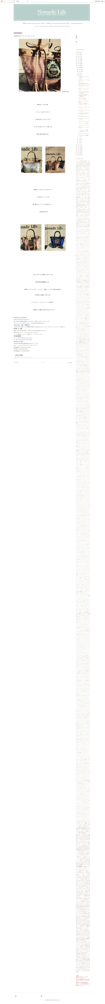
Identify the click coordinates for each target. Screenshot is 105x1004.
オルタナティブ (85, 337)
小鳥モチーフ (80, 895)
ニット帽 (81, 584)
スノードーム (79, 498)
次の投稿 (16, 362)
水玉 (85, 902)
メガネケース (78, 759)
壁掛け (86, 945)
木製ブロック (86, 953)
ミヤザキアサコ (83, 748)
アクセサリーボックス (84, 243)
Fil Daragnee (83, 183)
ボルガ (77, 714)
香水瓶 (77, 863)
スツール (87, 491)
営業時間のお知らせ (85, 827)
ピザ (85, 631)
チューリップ (81, 541)
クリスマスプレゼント (83, 414)
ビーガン (86, 627)
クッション (79, 396)
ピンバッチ (80, 641)
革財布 (88, 838)
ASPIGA (83, 172)
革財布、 (77, 839)
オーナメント (86, 330)
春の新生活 (78, 891)
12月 (80, 67)
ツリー (83, 548)
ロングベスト (87, 816)
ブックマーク (81, 662)
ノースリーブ (86, 587)
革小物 (80, 839)
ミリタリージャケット (86, 752)
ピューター (81, 634)
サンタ (80, 450)
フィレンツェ (81, 646)
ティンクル (88, 554)
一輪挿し (86, 823)
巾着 (83, 848)
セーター (88, 511)
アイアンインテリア (81, 232)
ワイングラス (85, 818)
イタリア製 (79, 286)
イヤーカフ (86, 290)
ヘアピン (87, 692)
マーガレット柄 (84, 721)
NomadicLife (78, 208)
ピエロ (82, 631)
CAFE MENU (58, 26)
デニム (78, 565)
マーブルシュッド (83, 722)
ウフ (88, 318)
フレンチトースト (86, 687)
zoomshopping (87, 226)
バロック (79, 617)
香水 (89, 861)
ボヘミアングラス (86, 713)
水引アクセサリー (80, 902)
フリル (83, 677)
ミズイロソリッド (84, 742)
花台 (87, 835)
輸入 (89, 957)
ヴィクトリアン (82, 297)
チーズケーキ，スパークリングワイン (83, 532)
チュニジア (82, 543)
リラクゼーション (83, 793)
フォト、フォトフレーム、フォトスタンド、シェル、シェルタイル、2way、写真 (83, 654)
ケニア (81, 421)
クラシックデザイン (85, 400)
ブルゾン (86, 681)
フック (86, 659)
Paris (79, 211)
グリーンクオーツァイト (81, 405)
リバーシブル (85, 789)
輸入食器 (78, 960)
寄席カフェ (85, 843)
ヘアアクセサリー (84, 691)
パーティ (87, 594)
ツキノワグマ (83, 547)
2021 (78, 62)
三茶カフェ (86, 867)
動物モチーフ (83, 926)
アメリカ (85, 258)
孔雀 (81, 861)
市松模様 (87, 876)
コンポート (82, 439)
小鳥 (77, 895)
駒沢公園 (80, 852)
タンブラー (85, 529)
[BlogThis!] (17, 355)
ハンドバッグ (83, 623)
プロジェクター (83, 689)
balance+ (77, 173)
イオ (89, 277)
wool (86, 225)
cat (86, 177)
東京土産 (78, 924)
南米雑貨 (80, 928)
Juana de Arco (86, 190)
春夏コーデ (83, 891)
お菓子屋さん (81, 340)
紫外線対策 (82, 877)
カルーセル (82, 373)
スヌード (82, 497)
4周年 (80, 169)
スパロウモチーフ (79, 501)
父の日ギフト (85, 942)
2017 (78, 147)
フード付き (83, 648)
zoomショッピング (79, 227)
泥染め (81, 920)
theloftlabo (80, 220)
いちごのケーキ (86, 289)
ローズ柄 (82, 813)
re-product (86, 214)
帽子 (77, 950)
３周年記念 (87, 168)
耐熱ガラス (85, 912)
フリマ (80, 677)
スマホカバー (81, 508)
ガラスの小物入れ (84, 365)
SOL (79, 218)
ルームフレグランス (81, 798)
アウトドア (82, 236)
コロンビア (86, 435)
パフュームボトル (86, 610)
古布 (85, 859)
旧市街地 (85, 846)
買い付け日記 (80, 935)
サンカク (80, 447)
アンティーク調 (85, 276)
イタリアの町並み (85, 282)
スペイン (82, 505)
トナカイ (83, 573)
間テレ (83, 842)
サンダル (83, 456)
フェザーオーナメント (82, 649)
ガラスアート (83, 361)
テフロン (88, 565)
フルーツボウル (87, 678)
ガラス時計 (85, 371)
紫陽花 (85, 877)
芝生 (82, 881)
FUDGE (77, 184)
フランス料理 (81, 673)
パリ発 (78, 615)
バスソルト (86, 604)
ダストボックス (85, 525)
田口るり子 (81, 923)
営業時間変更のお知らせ (83, 83)
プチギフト (82, 659)
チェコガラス (82, 533)
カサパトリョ (78, 349)
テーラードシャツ (85, 559)
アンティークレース (85, 273)
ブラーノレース (79, 663)
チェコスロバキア (83, 534)
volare (80, 225)
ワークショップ (79, 817)
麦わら (81, 937)
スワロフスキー (83, 511)
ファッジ (77, 644)
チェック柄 (87, 536)
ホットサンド (84, 709)
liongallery (78, 197)
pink (89, 211)
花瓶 (89, 835)
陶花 (81, 924)
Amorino (88, 170)
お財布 (85, 340)
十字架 (84, 888)
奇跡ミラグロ (80, 843)
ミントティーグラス (81, 755)
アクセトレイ (85, 244)
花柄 (80, 836)
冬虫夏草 (85, 923)
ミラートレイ (82, 749)
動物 (88, 924)
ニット (83, 583)
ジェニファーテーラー (81, 465)
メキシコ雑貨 (84, 759)
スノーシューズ (87, 497)
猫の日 (85, 931)
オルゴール (79, 337)
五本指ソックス (82, 860)
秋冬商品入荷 (79, 888)
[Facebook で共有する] (20, 355)
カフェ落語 (85, 356)
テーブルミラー (86, 558)
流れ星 (77, 964)
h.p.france (78, 186)
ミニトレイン (87, 746)
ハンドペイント (84, 624)
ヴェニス (83, 308)
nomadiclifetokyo (25, 350)
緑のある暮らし (86, 966)
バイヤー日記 (82, 601)
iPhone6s (77, 187)
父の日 (80, 942)
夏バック (80, 834)
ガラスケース (78, 364)
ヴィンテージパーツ (82, 303)
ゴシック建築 (86, 428)
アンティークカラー (81, 269)
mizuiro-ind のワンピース (83, 116)
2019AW (88, 165)
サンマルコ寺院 (84, 460)
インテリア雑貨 (85, 294)
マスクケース (85, 730)
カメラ (85, 358)
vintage (77, 223)
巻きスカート (86, 841)
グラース (78, 397)
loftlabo (85, 197)
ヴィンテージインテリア (82, 300)
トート (84, 570)
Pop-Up (77, 212)
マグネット (78, 724)
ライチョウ (84, 773)
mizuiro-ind (83, 201)
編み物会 (82, 948)
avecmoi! (88, 172)
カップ (88, 350)
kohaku (82, 194)
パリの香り (83, 613)
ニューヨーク (86, 584)
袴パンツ (77, 860)
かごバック (88, 347)
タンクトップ (80, 529)
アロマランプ (86, 266)
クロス (84, 418)
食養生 (86, 899)
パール (83, 598)
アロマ (78, 265)
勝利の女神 (82, 894)
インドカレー (80, 296)
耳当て (84, 880)
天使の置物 (86, 920)
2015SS (80, 165)
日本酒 (83, 930)
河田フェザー (81, 835)
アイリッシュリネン (84, 234)
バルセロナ (82, 615)
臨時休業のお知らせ (83, 967)
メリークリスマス (82, 760)
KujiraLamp (78, 195)
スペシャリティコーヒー (81, 507)
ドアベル (83, 568)
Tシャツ (86, 220)
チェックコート (81, 536)
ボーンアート (86, 706)
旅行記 (87, 964)
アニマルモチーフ (82, 254)
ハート (81, 595)
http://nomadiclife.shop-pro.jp (31, 332)
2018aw (84, 165)
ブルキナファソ (81, 681)
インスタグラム (87, 293)
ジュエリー (84, 478)
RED (89, 214)
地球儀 (79, 916)
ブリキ (81, 676)
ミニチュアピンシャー (84, 745)
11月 (80, 69)
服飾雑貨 (87, 944)
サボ (79, 443)
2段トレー (81, 168)
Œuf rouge (88, 209)
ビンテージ (84, 638)
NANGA (88, 202)
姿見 (84, 876)
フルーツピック (80, 678)
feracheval (86, 181)
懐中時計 (87, 836)
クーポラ (77, 394)
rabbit (83, 212)
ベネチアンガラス (84, 695)
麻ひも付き (79, 952)
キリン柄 (82, 390)
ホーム (43, 362)
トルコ (84, 576)
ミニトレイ (82, 746)
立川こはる (87, 963)
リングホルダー (87, 795)
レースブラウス (83, 800)
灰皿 (77, 838)
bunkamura (88, 176)
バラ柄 (79, 612)
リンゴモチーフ (79, 796)
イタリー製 (80, 289)
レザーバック (80, 806)
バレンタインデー (82, 616)
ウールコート (87, 305)
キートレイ (86, 376)
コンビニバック (81, 438)
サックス (88, 442)
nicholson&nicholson (80, 205)
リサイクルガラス (83, 788)
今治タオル (83, 863)
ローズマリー (83, 811)
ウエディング (78, 308)
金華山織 (85, 849)
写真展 (86, 881)
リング (82, 795)
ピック (77, 633)
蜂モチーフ (88, 949)
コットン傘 (79, 432)
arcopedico (78, 172)
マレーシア (80, 738)
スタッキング (80, 489)
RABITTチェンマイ (80, 214)
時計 (87, 879)
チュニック (87, 543)
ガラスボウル (86, 368)
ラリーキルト (80, 778)
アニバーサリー (85, 252)
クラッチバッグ (82, 404)
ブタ (79, 659)
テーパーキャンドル (79, 555)
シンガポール (83, 482)
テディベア (84, 563)
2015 (78, 151)
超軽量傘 (88, 917)
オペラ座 (85, 334)
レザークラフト (85, 803)
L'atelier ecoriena (84, 195)
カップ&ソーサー (79, 351)
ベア (79, 691)
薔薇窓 (77, 971)
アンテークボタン (84, 277)
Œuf (84, 209)
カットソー (84, 350)
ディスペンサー (81, 552)
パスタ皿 (81, 605)
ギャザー (79, 382)
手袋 (85, 884)
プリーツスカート (82, 674)
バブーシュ (80, 610)
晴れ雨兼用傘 (81, 906)
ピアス (79, 627)
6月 (79, 140)
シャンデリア (83, 476)
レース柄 (88, 800)
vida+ (89, 222)
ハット (79, 608)
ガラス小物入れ (82, 372)
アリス (79, 261)
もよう (87, 766)
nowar (89, 208)
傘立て (87, 872)
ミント (85, 753)
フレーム (85, 683)
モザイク (82, 763)
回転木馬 (83, 836)
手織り (82, 884)
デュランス (78, 566)
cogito (89, 177)
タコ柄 (80, 525)
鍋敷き (78, 927)
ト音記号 (85, 579)
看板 (78, 842)
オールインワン (82, 333)
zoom (83, 226)
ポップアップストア (80, 710)
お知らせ (82, 342)
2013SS (84, 163)
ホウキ (87, 702)
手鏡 (84, 883)
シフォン (82, 469)
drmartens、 (79, 179)
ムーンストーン (82, 756)
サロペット (80, 446)
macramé (81, 198)
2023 (78, 58)
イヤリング (83, 292)
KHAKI (88, 191)
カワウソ (87, 375)
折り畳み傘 (82, 909)
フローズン (84, 688)
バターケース (85, 605)
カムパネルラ (78, 358)
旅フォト (80, 964)
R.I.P (80, 212)
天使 (83, 920)
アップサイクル (80, 251)
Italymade (88, 187)
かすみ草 (80, 350)
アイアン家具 (81, 233)
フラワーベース (86, 667)
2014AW (88, 163)
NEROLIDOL (78, 204)
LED (89, 195)
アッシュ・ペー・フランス (81, 250)
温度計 (80, 831)
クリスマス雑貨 (83, 417)
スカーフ (82, 484)
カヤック (82, 360)
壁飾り (78, 948)
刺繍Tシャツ (79, 874)
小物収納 (86, 895)
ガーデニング (81, 344)
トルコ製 (79, 577)
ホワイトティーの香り (82, 717)
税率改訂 (81, 908)
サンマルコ (87, 458)
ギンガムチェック (79, 393)
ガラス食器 (87, 372)
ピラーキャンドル (82, 635)
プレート (82, 683)
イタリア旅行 (85, 287)
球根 (82, 846)
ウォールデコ (87, 314)
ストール (87, 496)
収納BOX (84, 885)
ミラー (77, 749)
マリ (80, 735)
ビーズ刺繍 (86, 630)
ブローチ (88, 688)
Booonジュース (80, 176)
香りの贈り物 (85, 861)
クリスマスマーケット (83, 415)
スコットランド (80, 486)
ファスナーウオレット (85, 642)
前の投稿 (70, 362)
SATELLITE (82, 215)
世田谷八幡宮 (79, 905)
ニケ (77, 583)
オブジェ (81, 334)
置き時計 (85, 916)
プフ (89, 662)
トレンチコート (80, 579)
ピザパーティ (81, 81)
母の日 (87, 948)
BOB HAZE (82, 174)
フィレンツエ (87, 646)
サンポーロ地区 (81, 458)
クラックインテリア (82, 403)
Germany (85, 184)
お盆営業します (86, 343)
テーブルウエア (83, 556)
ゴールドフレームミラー (83, 125)
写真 (84, 881)
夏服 (77, 835)
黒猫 (80, 863)
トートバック (29, 357)
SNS (84, 216)
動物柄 (87, 926)
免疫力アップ (87, 952)
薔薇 (89, 970)
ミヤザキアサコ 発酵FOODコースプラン (83, 131)
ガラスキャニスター (85, 362)
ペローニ (82, 699)
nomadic (81, 207)
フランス (80, 670)
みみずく (77, 748)
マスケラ (80, 731)
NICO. (89, 205)
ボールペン (86, 705)
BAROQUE (88, 173)
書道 (81, 892)
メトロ (77, 760)
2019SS (77, 166)
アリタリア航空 (83, 261)
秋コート (84, 887)
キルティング (87, 390)
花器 (85, 835)
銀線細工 (83, 850)
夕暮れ (77, 962)
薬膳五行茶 (79, 957)
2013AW (81, 163)
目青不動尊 (82, 955)
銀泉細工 (80, 850)
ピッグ (80, 633)
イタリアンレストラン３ (83, 121)
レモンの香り (87, 807)
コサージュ (81, 428)
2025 (78, 54)
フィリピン (82, 645)
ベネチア (78, 695)
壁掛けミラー (83, 946)
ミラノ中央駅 (78, 752)
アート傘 (78, 230)
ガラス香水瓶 (80, 371)
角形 (85, 838)
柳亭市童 (86, 957)
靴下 (79, 853)
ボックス (79, 709)
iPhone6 (88, 186)
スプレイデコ (85, 504)
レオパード (78, 802)
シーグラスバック (80, 462)
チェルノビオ (85, 537)
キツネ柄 (88, 379)
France (88, 183)
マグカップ (87, 723)
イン (80, 293)
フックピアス (82, 660)
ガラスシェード (85, 364)
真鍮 (83, 901)
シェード (86, 462)
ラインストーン (81, 774)
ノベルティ (81, 593)
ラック (82, 776)
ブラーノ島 (84, 663)
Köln (85, 194)
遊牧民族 (88, 960)
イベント (82, 290)
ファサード (79, 642)
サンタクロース (86, 451)
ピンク (84, 637)
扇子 (86, 909)
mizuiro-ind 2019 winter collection (83, 92)
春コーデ (79, 890)
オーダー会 (81, 329)
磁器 (81, 880)
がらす (78, 361)
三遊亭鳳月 (79, 872)
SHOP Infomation (53, 326)
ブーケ (77, 648)
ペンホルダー (79, 702)
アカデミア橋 (87, 236)
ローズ (86, 809)
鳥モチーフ (87, 919)
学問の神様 (86, 839)
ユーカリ (85, 770)
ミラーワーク (79, 751)
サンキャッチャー (85, 447)
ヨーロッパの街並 (81, 771)
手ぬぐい (81, 883)
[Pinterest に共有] (22, 355)
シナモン (80, 468)
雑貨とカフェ (83, 864)
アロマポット (81, 266)
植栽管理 (86, 898)
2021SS (77, 168)
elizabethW (83, 180)
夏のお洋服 (81, 832)
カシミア (83, 349)
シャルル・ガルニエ (81, 475)
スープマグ (82, 483)
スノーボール (85, 498)
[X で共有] (19, 355)
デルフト (87, 566)
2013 (78, 154)
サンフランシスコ (82, 457)
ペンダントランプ (82, 701)
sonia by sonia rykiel (84, 218)
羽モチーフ (85, 824)
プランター (86, 673)
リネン (80, 789)
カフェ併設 (80, 356)
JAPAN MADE (79, 189)
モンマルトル (85, 769)
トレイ (86, 577)
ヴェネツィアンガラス (81, 312)
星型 (84, 905)
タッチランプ (82, 526)
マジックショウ (83, 727)
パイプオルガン (86, 599)
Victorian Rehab (82, 222)
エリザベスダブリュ (83, 323)
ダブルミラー (80, 527)
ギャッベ (84, 383)
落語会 (83, 963)
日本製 (86, 930)
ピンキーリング (80, 637)
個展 (81, 859)
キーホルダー (82, 378)
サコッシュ (80, 442)
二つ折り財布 (85, 928)
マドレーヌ (88, 732)
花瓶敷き (77, 836)
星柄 (86, 905)
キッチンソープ (83, 379)
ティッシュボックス (81, 554)
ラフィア (81, 777)
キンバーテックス (86, 393)
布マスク (77, 942)
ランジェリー (86, 778)
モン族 (82, 770)
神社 (85, 901)
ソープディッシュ (84, 518)
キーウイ (82, 376)
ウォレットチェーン (80, 316)
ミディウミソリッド (85, 744)
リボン (84, 791)
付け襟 (84, 941)
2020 (78, 63)
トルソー (83, 577)
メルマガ (87, 762)
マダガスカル (84, 731)
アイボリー (78, 234)
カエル (84, 347)
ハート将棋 (87, 595)
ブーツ (80, 648)
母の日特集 (83, 949)
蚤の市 (81, 934)
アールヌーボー (84, 230)
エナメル (84, 322)
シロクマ (79, 482)
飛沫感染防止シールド (85, 939)
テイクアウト (83, 551)
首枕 (87, 884)
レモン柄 (77, 809)
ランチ (80, 780)
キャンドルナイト (81, 386)
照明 (77, 898)
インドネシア (86, 296)
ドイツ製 (87, 569)
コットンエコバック (82, 429)
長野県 (80, 919)
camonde (77, 177)
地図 (81, 916)
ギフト (77, 380)
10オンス (78, 161)
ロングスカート (81, 816)
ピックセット (84, 633)
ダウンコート (81, 522)
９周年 (87, 169)
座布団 (87, 863)
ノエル (82, 587)
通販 (77, 920)
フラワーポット (79, 669)
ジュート (80, 478)
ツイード (86, 545)
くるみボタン (80, 418)
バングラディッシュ (80, 620)
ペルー (83, 698)
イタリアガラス (84, 279)
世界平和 (79, 904)
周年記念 (80, 887)
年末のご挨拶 (87, 932)
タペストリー (86, 527)
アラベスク (80, 259)
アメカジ (81, 258)
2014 (78, 152)
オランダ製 (79, 336)
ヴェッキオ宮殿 (87, 307)
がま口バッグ (87, 357)
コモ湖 (78, 435)
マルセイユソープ (82, 737)
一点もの (82, 823)
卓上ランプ (80, 915)
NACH (85, 202)
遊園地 (81, 960)
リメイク (79, 792)
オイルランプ (82, 326)
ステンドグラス (80, 496)
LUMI (89, 197)
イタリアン (86, 283)
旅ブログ (84, 964)
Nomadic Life (87, 207)
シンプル (88, 482)
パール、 (87, 598)
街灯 (81, 838)
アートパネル (80, 229)
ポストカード (81, 707)
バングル (86, 620)
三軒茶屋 (79, 866)
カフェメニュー (84, 354)
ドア (80, 568)
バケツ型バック (80, 602)
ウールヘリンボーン (80, 307)
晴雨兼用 (86, 906)
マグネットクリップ (84, 724)
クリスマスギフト (83, 410)
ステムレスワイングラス (85, 494)
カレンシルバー (82, 375)
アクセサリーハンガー (81, 241)
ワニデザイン (82, 820)
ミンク (82, 753)
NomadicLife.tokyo (26, 347)
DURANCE (78, 180)
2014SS (77, 165)
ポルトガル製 (86, 714)
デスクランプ (87, 562)
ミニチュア (78, 745)
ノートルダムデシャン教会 (83, 590)
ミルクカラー (78, 753)
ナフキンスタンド (81, 580)
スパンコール (23, 357)
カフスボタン (78, 357)
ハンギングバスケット (86, 619)
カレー (77, 375)
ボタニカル (87, 707)
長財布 (77, 919)
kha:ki (85, 191)
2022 (78, 60)
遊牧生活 (84, 960)
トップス (79, 573)
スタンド (85, 489)
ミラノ (88, 751)
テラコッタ (83, 566)
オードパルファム (79, 330)
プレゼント (80, 685)
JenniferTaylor (78, 190)
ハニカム (87, 608)
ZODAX (79, 226)
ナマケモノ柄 (87, 581)
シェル (87, 465)
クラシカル (79, 398)
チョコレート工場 (84, 544)
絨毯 (87, 970)
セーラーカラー (79, 512)
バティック (83, 608)
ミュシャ (88, 748)
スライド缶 (84, 509)
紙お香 (78, 877)
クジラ (84, 394)
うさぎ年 (81, 318)
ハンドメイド (82, 626)
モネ (77, 766)
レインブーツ (81, 799)
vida (86, 222)
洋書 (86, 962)
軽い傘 (81, 854)
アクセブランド (83, 245)
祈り (85, 845)
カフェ (82, 353)
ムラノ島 (81, 757)
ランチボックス (81, 781)
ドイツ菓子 (83, 569)
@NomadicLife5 (23, 349)
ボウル (83, 703)
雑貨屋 (88, 864)
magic (85, 198)
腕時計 (84, 970)
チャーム (88, 540)
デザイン (82, 562)
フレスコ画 (83, 684)
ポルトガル (81, 714)
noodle (84, 208)
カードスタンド (87, 346)
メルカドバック (82, 762)
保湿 (84, 948)
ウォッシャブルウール (86, 315)
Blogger (58, 1000)
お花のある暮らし (83, 339)
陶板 (86, 924)
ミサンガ (84, 741)
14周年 (85, 162)
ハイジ (81, 599)
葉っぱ (80, 963)
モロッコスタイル (82, 767)
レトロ (82, 807)
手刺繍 (86, 883)
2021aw (88, 166)
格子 (83, 838)
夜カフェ (86, 955)
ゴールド (85, 425)
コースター (86, 422)
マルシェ (85, 735)
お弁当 (79, 343)
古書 (83, 859)
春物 (80, 892)
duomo (88, 179)
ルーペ (83, 796)
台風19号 (80, 913)
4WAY (77, 169)
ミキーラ (88, 739)
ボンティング (81, 718)
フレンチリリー (79, 688)
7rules (85, 169)
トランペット (80, 576)
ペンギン (85, 699)
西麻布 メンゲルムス (83, 102)
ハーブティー (79, 598)
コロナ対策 (82, 435)
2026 (78, 52)
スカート (86, 483)
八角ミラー (85, 937)
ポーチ (86, 703)
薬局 (89, 955)
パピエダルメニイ (81, 609)
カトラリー (85, 351)
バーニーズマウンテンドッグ (81, 597)
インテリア (78, 294)
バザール (85, 602)
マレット (84, 738)
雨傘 (84, 825)
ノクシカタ (84, 591)
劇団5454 (84, 854)
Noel (77, 207)
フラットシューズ (82, 666)
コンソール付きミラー (83, 436)
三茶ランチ (82, 870)
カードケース (81, 346)
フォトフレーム (85, 656)
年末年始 (78, 934)
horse (81, 186)
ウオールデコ (78, 315)
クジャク (81, 394)
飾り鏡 (83, 898)
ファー (84, 641)
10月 (80, 71)
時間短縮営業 (83, 879)
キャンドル (80, 385)
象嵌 (79, 898)
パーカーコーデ (82, 594)
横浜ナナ (87, 829)
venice (77, 222)
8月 (79, 75)
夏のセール (86, 832)
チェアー (77, 533)
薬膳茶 (83, 957)
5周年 (82, 169)
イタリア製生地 (85, 286)
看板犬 (80, 842)
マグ (84, 723)
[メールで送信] (16, 355)
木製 (82, 953)
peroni (82, 211)
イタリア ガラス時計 (83, 123)
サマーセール (82, 443)
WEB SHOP (66, 26)
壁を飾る (83, 945)
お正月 (77, 342)
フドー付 (86, 662)
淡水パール (86, 915)
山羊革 (87, 873)
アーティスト (86, 227)
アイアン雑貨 (87, 233)
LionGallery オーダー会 (83, 80)
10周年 (81, 161)
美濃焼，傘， (78, 941)
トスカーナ (86, 572)
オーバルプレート (84, 332)
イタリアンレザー (86, 285)
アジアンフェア (80, 248)
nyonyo (82, 209)
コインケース (81, 422)
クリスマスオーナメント (83, 410)
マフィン (84, 734)
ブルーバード (83, 680)
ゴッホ (82, 432)
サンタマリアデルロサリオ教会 (82, 453)
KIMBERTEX (84, 193)
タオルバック (84, 523)
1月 (79, 142)
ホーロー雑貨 (80, 706)
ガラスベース (80, 368)
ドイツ (87, 568)
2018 (78, 145)
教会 (79, 848)
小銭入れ (88, 894)
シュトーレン (84, 479)
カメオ (82, 358)
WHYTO (83, 225)
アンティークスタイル (83, 270)
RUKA (77, 215)
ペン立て (84, 702)
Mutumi (81, 202)
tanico (82, 219)
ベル (81, 698)
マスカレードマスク (85, 728)
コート (81, 424)
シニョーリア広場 (85, 468)
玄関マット (85, 857)
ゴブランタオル (82, 433)
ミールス (84, 739)
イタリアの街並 (83, 280)
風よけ (83, 944)
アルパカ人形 (82, 263)
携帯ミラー (83, 853)
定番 (78, 920)
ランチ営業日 (87, 781)
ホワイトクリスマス (82, 716)
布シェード (88, 941)
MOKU (88, 201)
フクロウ (80, 658)
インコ (82, 293)
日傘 (80, 930)
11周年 (79, 162)
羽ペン (82, 824)
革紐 (83, 839)
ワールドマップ (86, 817)
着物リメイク (80, 917)
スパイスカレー (87, 500)
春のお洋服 (88, 890)
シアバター (84, 461)
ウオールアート (81, 314)
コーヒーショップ (86, 424)
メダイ (88, 759)
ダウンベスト (79, 523)
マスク (81, 730)
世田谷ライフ (83, 904)
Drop (85, 179)
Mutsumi (77, 202)
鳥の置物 (83, 919)
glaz (89, 184)
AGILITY (84, 170)
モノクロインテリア (82, 766)
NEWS (51, 26)
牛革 (88, 846)
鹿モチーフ (79, 881)
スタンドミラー (83, 490)
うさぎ (85, 316)
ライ (86, 771)
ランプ (83, 784)
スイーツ (77, 483)
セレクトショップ (85, 515)
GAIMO (81, 184)
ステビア (78, 494)
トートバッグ (80, 572)
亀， (78, 846)
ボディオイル (87, 710)
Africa (81, 170)
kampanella (78, 191)
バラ (77, 612)
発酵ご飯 (83, 938)
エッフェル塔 (80, 322)
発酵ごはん (78, 938)
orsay (77, 211)
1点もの (77, 163)
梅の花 (84, 934)
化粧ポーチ (83, 831)
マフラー (88, 734)
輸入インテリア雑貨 (80, 959)
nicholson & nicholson (85, 204)
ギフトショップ (82, 380)
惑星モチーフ (80, 970)
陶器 (84, 924)
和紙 (77, 970)
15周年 (88, 162)
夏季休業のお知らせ (86, 834)
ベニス (88, 694)
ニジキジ (79, 583)
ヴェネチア (87, 308)
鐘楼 (80, 898)
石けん (84, 908)
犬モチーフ (81, 856)
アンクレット (82, 268)
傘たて (84, 872)
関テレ (85, 842)
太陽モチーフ (78, 912)
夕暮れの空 (81, 962)
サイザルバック (87, 439)
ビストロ (88, 631)
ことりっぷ (86, 432)
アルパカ (77, 263)
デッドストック (79, 563)
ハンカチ (79, 619)
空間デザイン (85, 852)
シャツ (80, 473)
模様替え (79, 953)
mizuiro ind (78, 201)
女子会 (84, 892)
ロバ (82, 814)
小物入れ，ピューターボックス (84, 897)
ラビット (85, 776)
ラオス (85, 774)
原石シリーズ (80, 857)
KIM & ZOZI (78, 193)
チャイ (77, 541)
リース (83, 787)
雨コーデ (81, 825)
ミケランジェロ (79, 741)
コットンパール (82, 431)
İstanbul (81, 187)
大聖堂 (86, 913)
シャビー (83, 473)
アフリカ (85, 255)
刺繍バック (85, 874)
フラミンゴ (80, 667)
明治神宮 (83, 952)
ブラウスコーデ (81, 665)
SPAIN (79, 219)
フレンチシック (80, 687)
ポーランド (81, 705)
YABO (19, 357)
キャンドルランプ (82, 389)
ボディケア (78, 711)
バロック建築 (83, 617)
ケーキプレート (85, 420)
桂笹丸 (87, 853)
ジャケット (84, 472)
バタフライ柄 (83, 606)
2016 (78, 149)
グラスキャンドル (81, 401)
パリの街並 (86, 612)
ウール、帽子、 (81, 305)
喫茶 (80, 846)
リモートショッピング (86, 792)
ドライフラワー (81, 574)
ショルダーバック (80, 480)
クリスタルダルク (83, 407)
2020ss (84, 166)
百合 (82, 941)
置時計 (88, 916)
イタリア (78, 279)
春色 (78, 892)
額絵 (81, 841)
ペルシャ (87, 698)
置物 (77, 917)
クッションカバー (86, 396)
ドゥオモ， (81, 570)
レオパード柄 (83, 802)
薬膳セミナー (80, 956)
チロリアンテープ (81, 545)
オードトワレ (87, 329)
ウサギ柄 (85, 318)
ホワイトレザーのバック (83, 100)
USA (89, 220)
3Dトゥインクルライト (83, 133)
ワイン (81, 818)
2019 (78, 65)
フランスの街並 (85, 670)
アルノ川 (88, 262)
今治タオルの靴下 (82, 98)
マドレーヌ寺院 (79, 734)
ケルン (84, 421)
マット (84, 732)
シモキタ (85, 469)
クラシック (84, 398)
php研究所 (86, 211)
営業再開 (79, 827)
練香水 (82, 968)
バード (83, 595)
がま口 (82, 357)
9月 (79, 73)
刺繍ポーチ (81, 876)
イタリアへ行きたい (80, 283)
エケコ (81, 319)
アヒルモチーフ (80, 255)
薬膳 (77, 956)
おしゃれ (87, 333)
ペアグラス (82, 692)
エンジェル (85, 325)
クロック (80, 420)
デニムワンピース (83, 565)
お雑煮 (88, 340)
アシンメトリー (87, 248)
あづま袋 (85, 251)
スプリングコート (79, 504)
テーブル (85, 555)
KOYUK (88, 194)
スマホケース (86, 508)
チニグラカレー (82, 540)
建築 (78, 856)
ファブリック (81, 644)
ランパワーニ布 (79, 784)
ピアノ (82, 627)
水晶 (87, 902)
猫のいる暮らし (81, 931)
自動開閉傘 (88, 880)
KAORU (82, 191)
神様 (87, 901)
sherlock (80, 216)
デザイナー (82, 561)
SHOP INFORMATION (41, 26)
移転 (79, 823)
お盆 (81, 343)
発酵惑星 (88, 938)
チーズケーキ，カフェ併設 (85, 530)
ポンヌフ (79, 721)
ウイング (87, 297)
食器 (84, 899)
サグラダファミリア (80, 440)
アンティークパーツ (83, 272)
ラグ (88, 774)
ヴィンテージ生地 (85, 304)
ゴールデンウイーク (79, 425)
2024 (78, 56)
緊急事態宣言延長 (79, 849)
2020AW (81, 166)
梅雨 (87, 934)
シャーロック (85, 471)
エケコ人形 (85, 319)
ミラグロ (85, 751)
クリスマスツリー (83, 413)
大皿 (83, 913)
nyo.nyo (78, 209)
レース (85, 799)
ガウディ (81, 347)
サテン (77, 443)
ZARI (77, 226)
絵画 (78, 838)
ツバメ (87, 547)
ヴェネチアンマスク (81, 311)
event (81, 181)
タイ (79, 520)
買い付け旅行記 (86, 935)
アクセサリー (79, 237)
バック (87, 606)
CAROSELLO (82, 177)
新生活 (80, 901)
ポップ (88, 709)
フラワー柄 (84, 669)
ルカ (86, 798)
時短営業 (78, 880)
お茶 (86, 342)
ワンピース (80, 821)
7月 (79, 138)
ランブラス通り (79, 787)
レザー (87, 802)
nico (86, 205)
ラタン (79, 776)
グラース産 (82, 397)
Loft (82, 197)
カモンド (79, 360)
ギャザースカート (85, 382)
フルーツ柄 (78, 680)
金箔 (88, 849)
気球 (83, 845)
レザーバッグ (86, 806)
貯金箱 (85, 917)
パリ (82, 612)
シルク (85, 480)
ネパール (78, 587)
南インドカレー (83, 927)
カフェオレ (86, 353)
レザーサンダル (82, 805)
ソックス (83, 519)
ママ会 (77, 735)
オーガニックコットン (81, 327)
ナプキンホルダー (81, 581)
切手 (88, 908)
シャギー (80, 472)
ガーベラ (77, 347)
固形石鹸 (88, 859)
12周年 (82, 162)
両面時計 (81, 966)
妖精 (84, 962)
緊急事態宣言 (87, 848)
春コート (83, 890)
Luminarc (77, 198)
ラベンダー (85, 777)
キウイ (86, 378)
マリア (82, 735)
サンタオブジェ (80, 451)
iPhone (85, 186)
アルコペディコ (82, 262)
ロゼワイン (86, 813)
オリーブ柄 (83, 336)
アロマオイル (82, 265)
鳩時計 (78, 939)
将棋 (85, 894)
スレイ (78, 511)
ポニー (81, 713)
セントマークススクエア (80, 516)
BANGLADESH (82, 173)
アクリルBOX (81, 247)
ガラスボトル (84, 369)
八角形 (88, 937)
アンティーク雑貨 (85, 275)
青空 (78, 908)
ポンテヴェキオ (82, 720)
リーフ (86, 787)
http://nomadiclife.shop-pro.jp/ (21, 319)
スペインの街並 (87, 505)
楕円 (82, 912)
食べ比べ (81, 899)
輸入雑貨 (87, 959)
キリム (79, 390)
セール (83, 512)
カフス (88, 356)
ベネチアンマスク (85, 696)
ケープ (78, 421)
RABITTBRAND (87, 212)
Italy (84, 187)
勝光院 (78, 894)
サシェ (84, 442)
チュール (86, 541)
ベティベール (84, 694)
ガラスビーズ (81, 367)
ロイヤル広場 (82, 809)
